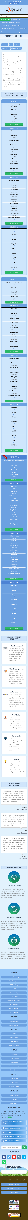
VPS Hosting (4, 22)
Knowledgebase (14, 1086)
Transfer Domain (14, 1025)
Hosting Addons (5, 32)
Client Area (14, 3)
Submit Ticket (14, 1082)
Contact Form (14, 1078)
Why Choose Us (14, 1058)
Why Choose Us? (16, 48)
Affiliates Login (14, 1103)
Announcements (14, 1066)
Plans (10, 45)
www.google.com (22, 809)
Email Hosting (16, 32)
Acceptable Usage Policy (14, 1188)
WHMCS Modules (14, 1045)
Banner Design (14, 1041)
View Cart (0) (18, 1)
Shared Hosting (5, 19)
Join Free (14, 1099)
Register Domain (14, 1021)
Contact (9, 1)
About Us (14, 1054)
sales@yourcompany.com (12, 1128)
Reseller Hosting (16, 19)
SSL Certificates (20, 29)
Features (16, 45)
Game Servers (14, 26)
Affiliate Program (14, 1095)
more (9, 1117)
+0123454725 (9, 1132)
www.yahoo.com (22, 833)
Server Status (14, 1070)
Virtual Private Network (7, 29)
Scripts (14, 1034)
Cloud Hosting (5, 26)
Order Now (14, 124)
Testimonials (5, 48)
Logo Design (14, 1038)
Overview (4, 45)
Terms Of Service (14, 1184)
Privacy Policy (14, 1192)
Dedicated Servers (14, 22)
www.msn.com (22, 858)
